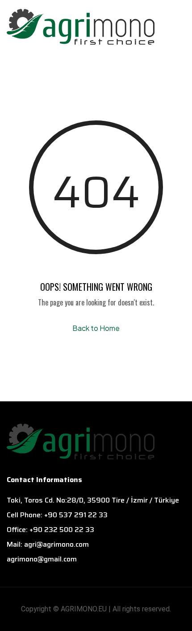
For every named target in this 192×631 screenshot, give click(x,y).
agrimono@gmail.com (42, 559)
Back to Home (96, 328)
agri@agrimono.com (56, 544)
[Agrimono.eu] (80, 24)
